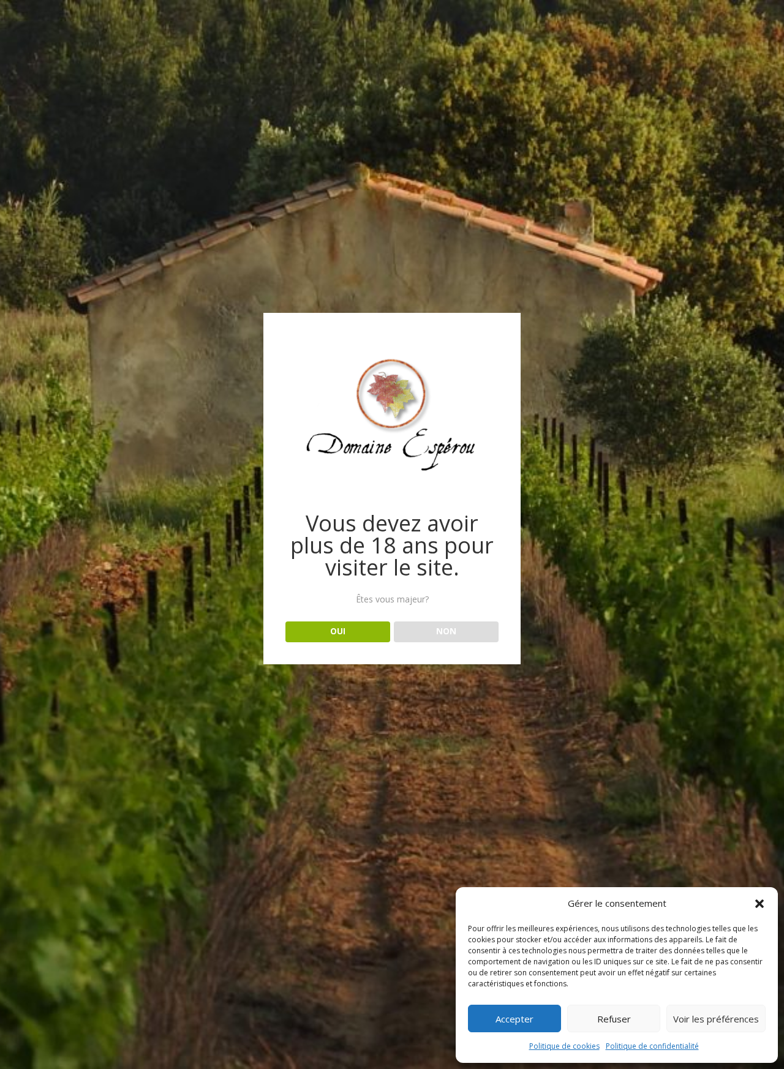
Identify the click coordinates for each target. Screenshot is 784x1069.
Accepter (514, 1019)
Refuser (614, 1019)
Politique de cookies (564, 1046)
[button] (759, 904)
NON (446, 631)
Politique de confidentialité (652, 1046)
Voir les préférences (716, 1019)
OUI (337, 631)
